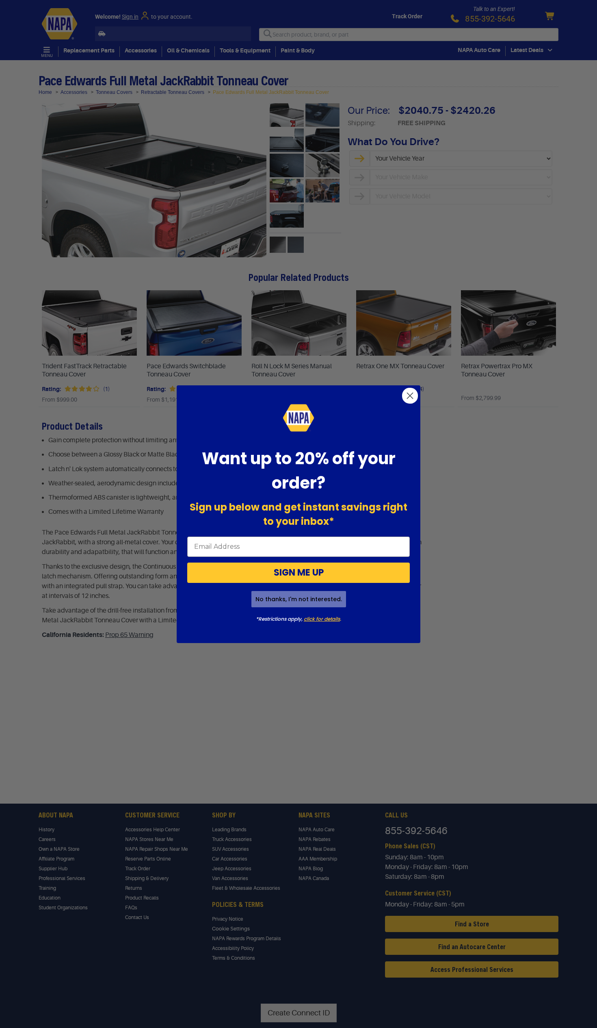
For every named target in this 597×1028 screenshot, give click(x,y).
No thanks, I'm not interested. (298, 599)
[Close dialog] (410, 396)
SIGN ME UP (299, 572)
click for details (322, 618)
